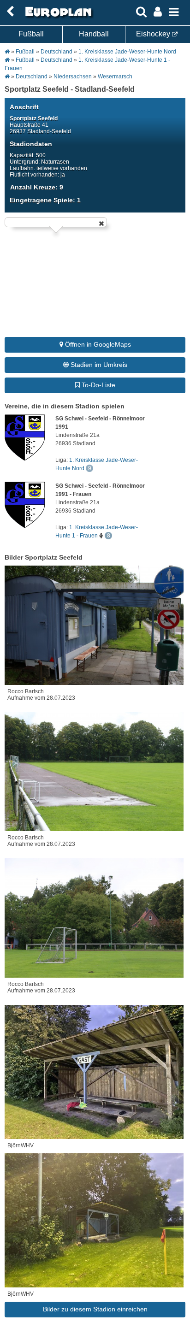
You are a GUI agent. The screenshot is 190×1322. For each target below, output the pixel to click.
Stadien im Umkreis (98, 364)
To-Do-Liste (97, 385)
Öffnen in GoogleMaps (97, 344)
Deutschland (56, 51)
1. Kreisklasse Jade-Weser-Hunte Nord (127, 51)
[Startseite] (57, 17)
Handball (94, 34)
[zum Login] (10, 12)
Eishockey (154, 34)
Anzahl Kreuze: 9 (36, 187)
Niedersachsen (72, 76)
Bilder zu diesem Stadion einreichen (95, 1309)
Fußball (31, 34)
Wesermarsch (115, 76)
